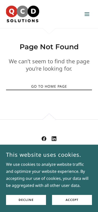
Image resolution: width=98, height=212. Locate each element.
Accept (72, 200)
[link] (22, 14)
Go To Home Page (49, 86)
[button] (87, 14)
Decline (26, 200)
